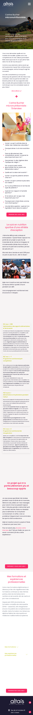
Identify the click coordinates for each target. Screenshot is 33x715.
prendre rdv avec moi (16, 214)
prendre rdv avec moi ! (16, 690)
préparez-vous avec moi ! (16, 566)
